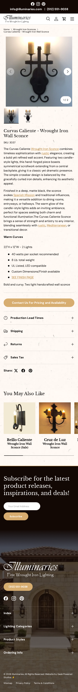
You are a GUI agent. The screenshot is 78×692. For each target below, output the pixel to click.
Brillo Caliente (19, 443)
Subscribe (16, 516)
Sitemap (8, 683)
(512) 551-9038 (57, 9)
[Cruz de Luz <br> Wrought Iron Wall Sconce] (55, 418)
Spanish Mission (24, 195)
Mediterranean (56, 225)
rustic (42, 225)
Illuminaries (18, 674)
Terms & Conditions (44, 683)
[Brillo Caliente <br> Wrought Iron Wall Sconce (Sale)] (19, 418)
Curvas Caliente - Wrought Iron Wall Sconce (26, 32)
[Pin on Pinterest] (30, 370)
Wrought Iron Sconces (24, 29)
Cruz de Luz (55, 443)
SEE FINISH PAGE (23, 277)
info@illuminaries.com (26, 9)
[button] (64, 19)
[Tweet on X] (16, 370)
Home (7, 29)
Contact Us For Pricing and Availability (39, 303)
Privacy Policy (23, 683)
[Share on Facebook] (23, 370)
